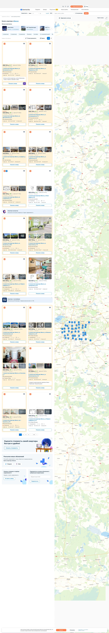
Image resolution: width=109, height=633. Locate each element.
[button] (14, 53)
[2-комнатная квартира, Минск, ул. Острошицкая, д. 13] (40, 107)
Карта (43, 38)
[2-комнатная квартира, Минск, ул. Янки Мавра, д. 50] (40, 188)
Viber (19, 464)
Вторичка (9, 29)
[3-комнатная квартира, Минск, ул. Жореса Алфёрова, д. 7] (14, 276)
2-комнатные (14, 34)
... (31, 434)
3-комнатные (22, 34)
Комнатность (24, 13)
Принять (61, 630)
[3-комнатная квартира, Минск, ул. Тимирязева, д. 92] (40, 276)
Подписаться (34, 481)
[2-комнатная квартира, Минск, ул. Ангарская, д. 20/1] (14, 235)
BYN (51, 13)
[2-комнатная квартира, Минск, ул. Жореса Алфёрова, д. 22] (40, 411)
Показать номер (13, 83)
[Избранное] (65, 6)
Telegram (9, 464)
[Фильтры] (63, 6)
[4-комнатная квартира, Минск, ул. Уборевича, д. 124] (40, 63)
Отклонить (72, 630)
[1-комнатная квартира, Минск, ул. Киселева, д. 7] (14, 368)
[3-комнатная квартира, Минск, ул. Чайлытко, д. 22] (40, 148)
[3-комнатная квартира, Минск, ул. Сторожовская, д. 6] (14, 324)
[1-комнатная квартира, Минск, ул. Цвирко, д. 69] (14, 148)
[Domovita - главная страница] (25, 9)
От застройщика (15, 29)
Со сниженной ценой (45, 34)
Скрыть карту (100, 17)
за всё (47, 13)
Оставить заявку (9, 478)
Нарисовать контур (66, 18)
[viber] (24, 83)
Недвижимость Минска (6, 16)
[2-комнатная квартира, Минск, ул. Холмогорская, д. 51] (40, 368)
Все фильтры (79, 13)
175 (34, 434)
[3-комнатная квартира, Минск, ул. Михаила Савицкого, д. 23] (40, 324)
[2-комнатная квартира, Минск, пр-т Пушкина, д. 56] (14, 411)
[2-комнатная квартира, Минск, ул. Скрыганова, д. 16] (40, 235)
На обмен (36, 34)
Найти (86, 13)
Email (32, 475)
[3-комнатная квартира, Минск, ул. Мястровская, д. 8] (14, 107)
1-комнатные (5, 34)
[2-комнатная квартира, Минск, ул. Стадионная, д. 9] (14, 188)
